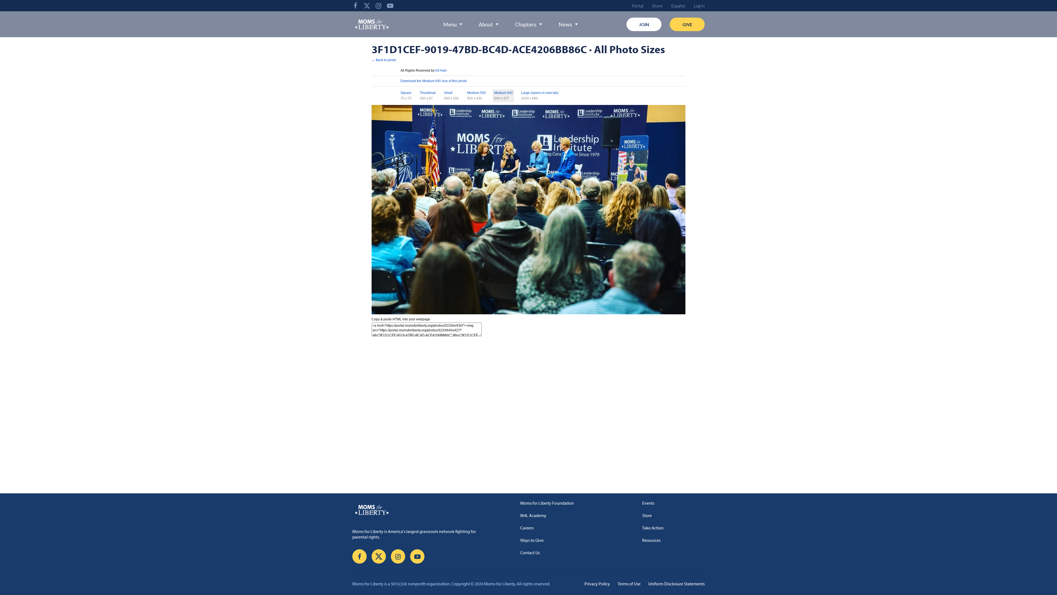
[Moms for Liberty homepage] (417, 509)
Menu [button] (450, 24)
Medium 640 (503, 93)
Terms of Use (629, 583)
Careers (527, 528)
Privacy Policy (597, 583)
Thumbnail (428, 93)
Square (406, 93)
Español (678, 5)
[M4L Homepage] (372, 24)
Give (687, 24)
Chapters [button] (525, 24)
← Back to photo (384, 60)
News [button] (565, 24)
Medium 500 (476, 93)
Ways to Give (532, 540)
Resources (651, 540)
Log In (699, 5)
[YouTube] (390, 5)
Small (448, 93)
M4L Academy (533, 515)
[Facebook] (355, 5)
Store (657, 5)
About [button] (486, 24)
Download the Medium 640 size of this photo (434, 81)
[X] (367, 5)
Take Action (653, 528)
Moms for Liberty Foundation (547, 503)
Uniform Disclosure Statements (676, 583)
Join (644, 24)
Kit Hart (440, 70)
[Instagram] (378, 5)
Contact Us (530, 552)
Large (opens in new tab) (540, 93)
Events (648, 503)
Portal (637, 5)
